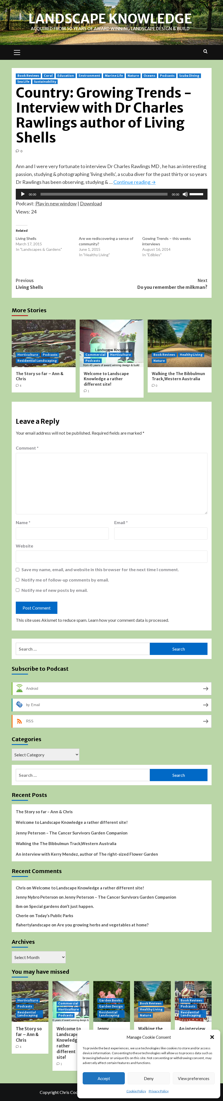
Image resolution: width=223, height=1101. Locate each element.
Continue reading (134, 182)
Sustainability (45, 81)
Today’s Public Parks (54, 915)
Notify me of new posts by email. (54, 590)
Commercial (95, 355)
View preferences (193, 1078)
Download (91, 203)
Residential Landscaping (37, 361)
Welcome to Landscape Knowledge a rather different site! (106, 379)
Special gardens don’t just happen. (61, 906)
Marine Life (114, 76)
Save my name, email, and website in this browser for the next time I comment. (100, 569)
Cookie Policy (136, 1091)
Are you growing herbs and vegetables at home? (102, 924)
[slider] (197, 194)
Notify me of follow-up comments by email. (65, 579)
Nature (133, 76)
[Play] (23, 194)
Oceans (149, 76)
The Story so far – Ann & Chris (44, 811)
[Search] (205, 51)
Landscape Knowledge (110, 19)
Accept (104, 1078)
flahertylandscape (33, 924)
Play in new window (56, 203)
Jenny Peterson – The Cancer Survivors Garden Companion (72, 832)
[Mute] (185, 194)
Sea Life (23, 81)
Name (23, 522)
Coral (48, 76)
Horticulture (27, 355)
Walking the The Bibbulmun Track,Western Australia (178, 376)
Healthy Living (191, 355)
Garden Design (111, 1006)
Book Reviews (28, 76)
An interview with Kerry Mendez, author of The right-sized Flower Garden (87, 854)
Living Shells (26, 238)
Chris (21, 887)
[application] (111, 194)
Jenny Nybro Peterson (37, 897)
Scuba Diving (189, 76)
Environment (89, 76)
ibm (19, 906)
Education (65, 76)
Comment (27, 447)
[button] (212, 1037)
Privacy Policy (159, 1091)
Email (121, 522)
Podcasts (167, 76)
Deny (149, 1078)
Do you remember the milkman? (172, 284)
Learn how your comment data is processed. (128, 620)
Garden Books (110, 1000)
